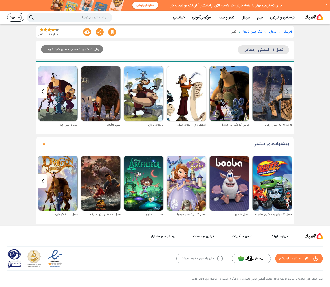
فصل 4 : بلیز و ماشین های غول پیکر (269, 214)
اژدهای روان (155, 125)
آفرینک (287, 32)
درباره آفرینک (279, 236)
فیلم (260, 17)
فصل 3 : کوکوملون (66, 214)
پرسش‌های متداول (163, 236)
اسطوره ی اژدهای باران (191, 125)
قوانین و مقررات (203, 236)
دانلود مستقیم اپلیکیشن (294, 258)
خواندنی (179, 17)
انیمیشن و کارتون (282, 17)
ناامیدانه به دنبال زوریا (278, 125)
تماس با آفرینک (242, 236)
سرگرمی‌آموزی (201, 17)
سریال (246, 17)
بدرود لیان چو (69, 125)
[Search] (31, 17)
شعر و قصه (226, 17)
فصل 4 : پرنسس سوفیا (191, 214)
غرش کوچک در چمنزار (235, 125)
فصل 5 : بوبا (241, 214)
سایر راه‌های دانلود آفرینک (198, 258)
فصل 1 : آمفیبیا (154, 214)
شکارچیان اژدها (252, 32)
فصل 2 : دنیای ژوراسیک (105, 214)
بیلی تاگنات (113, 125)
